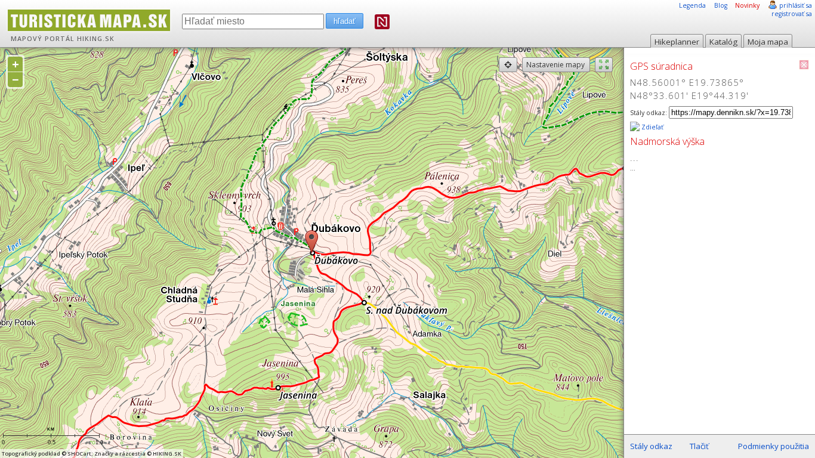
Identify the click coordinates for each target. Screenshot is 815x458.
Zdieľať (651, 127)
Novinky (747, 5)
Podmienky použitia (773, 446)
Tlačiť (699, 446)
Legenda (692, 5)
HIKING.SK (96, 39)
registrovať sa (791, 14)
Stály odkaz (651, 446)
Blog (720, 5)
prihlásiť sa (795, 5)
